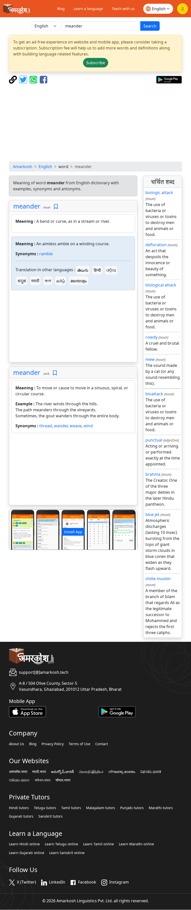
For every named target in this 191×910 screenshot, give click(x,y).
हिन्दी (97, 270)
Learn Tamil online (98, 844)
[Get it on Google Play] (169, 79)
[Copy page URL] (13, 79)
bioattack (154, 394)
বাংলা (48, 280)
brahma (152, 474)
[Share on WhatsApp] (34, 79)
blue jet (152, 514)
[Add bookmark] (56, 206)
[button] (18, 529)
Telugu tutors (45, 808)
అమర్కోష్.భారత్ (62, 772)
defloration (156, 244)
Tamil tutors (71, 808)
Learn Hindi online (24, 844)
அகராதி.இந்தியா (91, 772)
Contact (101, 744)
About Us (16, 744)
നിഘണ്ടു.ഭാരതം (121, 772)
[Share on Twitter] (23, 79)
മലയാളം (78, 280)
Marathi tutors (161, 808)
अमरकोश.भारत (18, 772)
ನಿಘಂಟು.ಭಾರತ (150, 772)
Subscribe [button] (95, 62)
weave (76, 426)
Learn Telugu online (61, 844)
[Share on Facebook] (44, 79)
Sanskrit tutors (50, 816)
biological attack (160, 285)
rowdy (151, 337)
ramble (46, 253)
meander (26, 206)
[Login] (182, 8)
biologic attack (159, 192)
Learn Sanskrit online (67, 853)
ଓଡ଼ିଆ (111, 270)
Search (149, 26)
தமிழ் (60, 280)
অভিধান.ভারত (42, 780)
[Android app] (117, 711)
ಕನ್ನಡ (22, 280)
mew (150, 359)
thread (45, 426)
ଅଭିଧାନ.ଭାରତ (19, 780)
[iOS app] (27, 711)
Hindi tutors (19, 808)
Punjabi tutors (132, 808)
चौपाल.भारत (62, 780)
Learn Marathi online (136, 844)
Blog (61, 8)
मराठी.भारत (39, 772)
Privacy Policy (53, 744)
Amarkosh (22, 166)
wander (61, 426)
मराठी (35, 280)
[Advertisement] (95, 123)
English (45, 166)
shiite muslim (158, 578)
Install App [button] (73, 531)
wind (88, 426)
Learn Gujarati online (26, 853)
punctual (153, 440)
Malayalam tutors (100, 808)
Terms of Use (79, 744)
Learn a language (88, 8)
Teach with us (123, 8)
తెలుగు (82, 270)
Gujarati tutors (21, 816)
